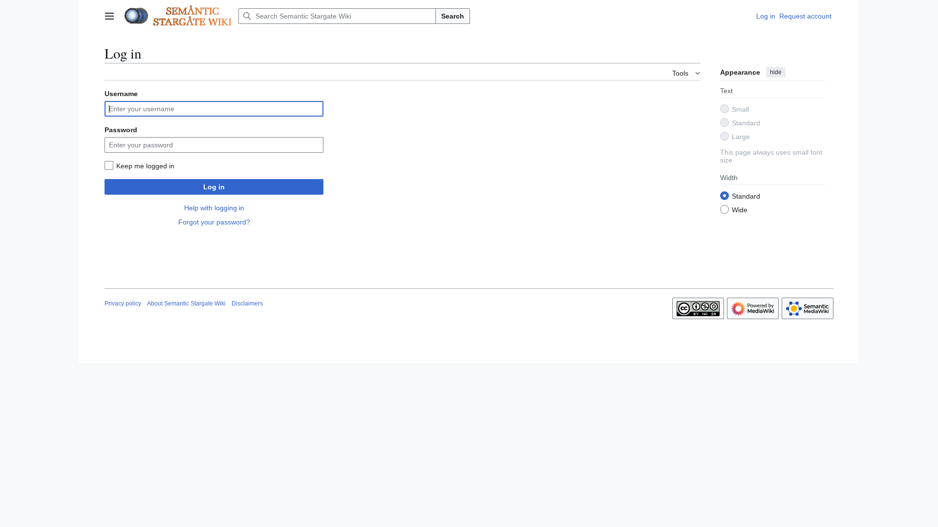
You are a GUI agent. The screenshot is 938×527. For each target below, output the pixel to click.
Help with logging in (214, 208)
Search (452, 16)
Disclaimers (247, 303)
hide (776, 72)
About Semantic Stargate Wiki (186, 303)
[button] (109, 16)
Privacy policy (123, 303)
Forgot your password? (214, 222)
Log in (214, 187)
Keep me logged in (145, 166)
